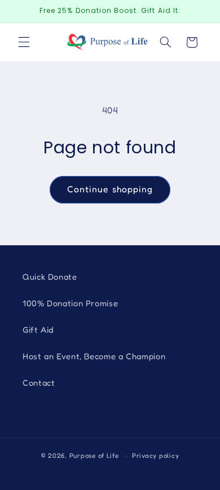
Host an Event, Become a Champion (94, 356)
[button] (24, 42)
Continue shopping (110, 189)
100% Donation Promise (70, 303)
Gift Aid (38, 329)
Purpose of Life (94, 456)
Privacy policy (155, 456)
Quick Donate (50, 276)
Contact (39, 382)
